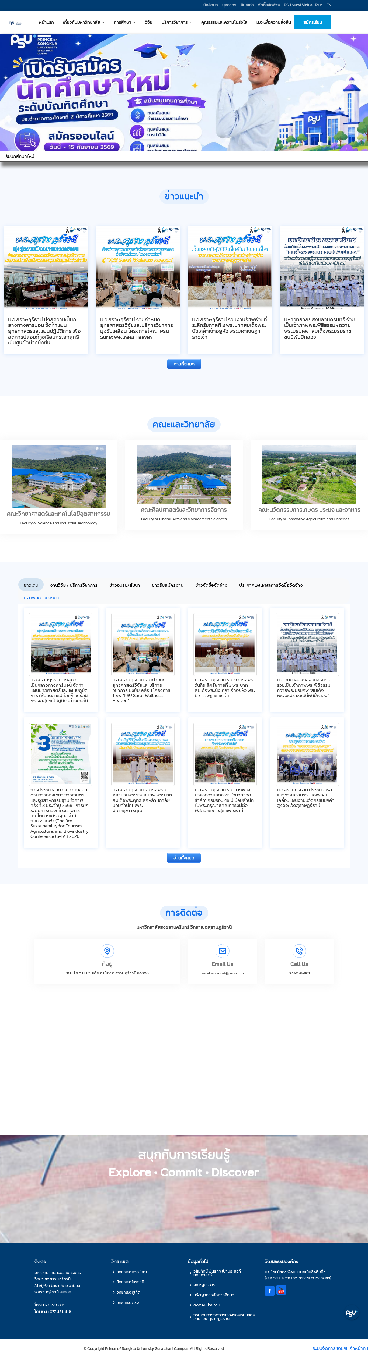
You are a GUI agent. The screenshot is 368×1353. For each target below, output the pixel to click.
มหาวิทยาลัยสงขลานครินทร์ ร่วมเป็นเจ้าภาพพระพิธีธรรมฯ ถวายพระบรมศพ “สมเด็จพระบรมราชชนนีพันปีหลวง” (319, 328)
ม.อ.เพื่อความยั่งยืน (284, 22)
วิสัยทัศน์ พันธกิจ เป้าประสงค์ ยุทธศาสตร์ (217, 1273)
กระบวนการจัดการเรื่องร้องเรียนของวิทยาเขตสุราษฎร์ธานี (224, 1316)
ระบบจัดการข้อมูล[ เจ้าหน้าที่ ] (340, 1348)
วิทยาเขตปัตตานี (130, 1282)
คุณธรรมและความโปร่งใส (246, 22)
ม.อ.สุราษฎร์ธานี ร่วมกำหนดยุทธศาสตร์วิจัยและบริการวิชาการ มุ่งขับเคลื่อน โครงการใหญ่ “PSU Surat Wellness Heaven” (136, 328)
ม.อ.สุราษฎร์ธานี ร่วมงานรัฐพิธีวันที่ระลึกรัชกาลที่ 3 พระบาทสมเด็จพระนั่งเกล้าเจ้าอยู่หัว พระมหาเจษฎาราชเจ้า (229, 328)
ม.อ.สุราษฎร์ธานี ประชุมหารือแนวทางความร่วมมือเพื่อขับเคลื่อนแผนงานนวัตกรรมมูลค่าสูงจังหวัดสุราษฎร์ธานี (306, 797)
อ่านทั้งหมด (184, 364)
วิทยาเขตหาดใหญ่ (132, 1272)
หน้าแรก (101, 22)
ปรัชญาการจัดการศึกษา (213, 1295)
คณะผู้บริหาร (204, 1285)
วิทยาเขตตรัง (128, 1302)
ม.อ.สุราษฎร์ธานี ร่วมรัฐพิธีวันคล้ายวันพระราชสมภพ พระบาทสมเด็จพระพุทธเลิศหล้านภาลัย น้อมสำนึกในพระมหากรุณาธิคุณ (142, 800)
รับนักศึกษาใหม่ (19, 156)
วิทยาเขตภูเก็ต (128, 1292)
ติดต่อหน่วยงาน (206, 1305)
